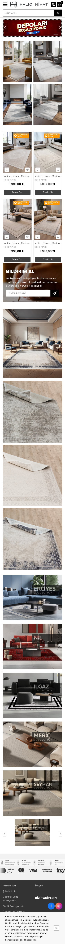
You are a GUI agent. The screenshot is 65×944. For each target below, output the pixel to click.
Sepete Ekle (17, 192)
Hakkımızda (9, 885)
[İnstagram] (58, 906)
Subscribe (54, 293)
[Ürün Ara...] (58, 13)
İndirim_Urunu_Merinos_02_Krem (17, 176)
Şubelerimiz (9, 891)
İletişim (39, 885)
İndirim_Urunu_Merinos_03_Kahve (17, 243)
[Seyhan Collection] (32, 832)
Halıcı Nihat (10, 180)
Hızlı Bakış (27, 170)
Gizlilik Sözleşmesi (13, 906)
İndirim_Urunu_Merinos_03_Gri (48, 176)
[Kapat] (56, 928)
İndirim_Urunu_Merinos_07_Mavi (48, 243)
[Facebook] (51, 906)
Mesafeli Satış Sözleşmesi (10, 898)
